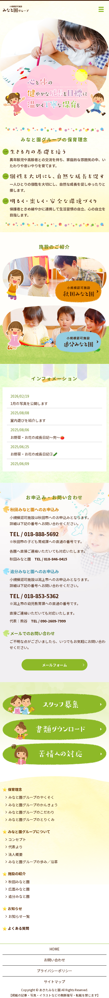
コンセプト (17, 839)
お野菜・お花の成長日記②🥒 (33, 454)
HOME (54, 948)
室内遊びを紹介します (28, 420)
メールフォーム (54, 664)
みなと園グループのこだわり (31, 812)
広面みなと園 (19, 889)
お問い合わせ (54, 959)
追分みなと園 (19, 896)
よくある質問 (18, 928)
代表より (15, 846)
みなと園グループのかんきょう (33, 804)
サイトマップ (54, 981)
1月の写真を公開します (29, 403)
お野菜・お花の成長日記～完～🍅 (37, 437)
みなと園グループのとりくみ (31, 819)
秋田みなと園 (19, 881)
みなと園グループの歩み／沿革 (33, 861)
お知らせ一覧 (19, 916)
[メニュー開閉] (101, 9)
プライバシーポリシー (54, 970)
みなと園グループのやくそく (31, 797)
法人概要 (15, 854)
